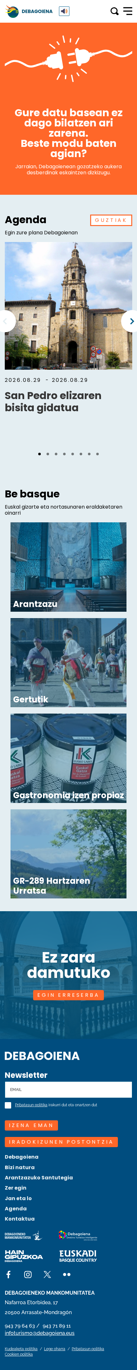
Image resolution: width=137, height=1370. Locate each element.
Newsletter (26, 1075)
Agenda (16, 1208)
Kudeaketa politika (21, 1349)
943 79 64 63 (20, 1326)
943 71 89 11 (57, 1326)
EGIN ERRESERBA (68, 995)
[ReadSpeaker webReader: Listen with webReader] (64, 11)
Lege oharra (54, 1349)
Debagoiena (22, 1157)
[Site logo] (42, 1055)
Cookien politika (19, 1354)
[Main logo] (29, 11)
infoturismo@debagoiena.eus (40, 1333)
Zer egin (15, 1188)
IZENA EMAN (31, 1125)
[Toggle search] (115, 11)
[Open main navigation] (127, 11)
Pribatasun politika (31, 1105)
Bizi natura (20, 1167)
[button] (39, 454)
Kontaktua (20, 1218)
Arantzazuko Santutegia (39, 1177)
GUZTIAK (111, 220)
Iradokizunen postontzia (61, 1142)
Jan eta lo (18, 1198)
